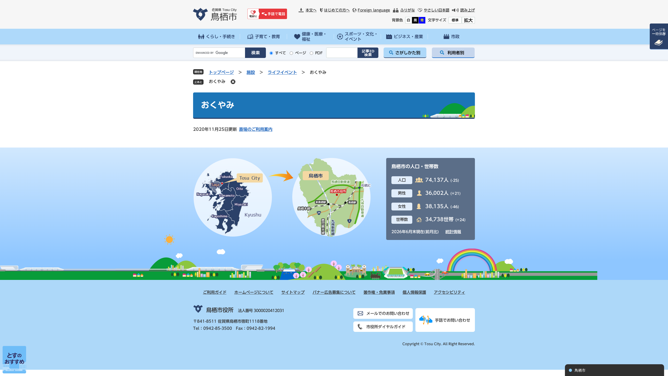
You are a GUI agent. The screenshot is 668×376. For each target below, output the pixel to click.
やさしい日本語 (436, 10)
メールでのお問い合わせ (387, 313)
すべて (280, 53)
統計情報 (453, 232)
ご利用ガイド (214, 292)
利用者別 (456, 53)
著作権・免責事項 (379, 292)
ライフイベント (282, 72)
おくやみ (217, 81)
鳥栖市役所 (220, 310)
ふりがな (407, 10)
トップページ (221, 72)
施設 (251, 72)
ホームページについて (253, 292)
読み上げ (467, 10)
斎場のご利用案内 (255, 129)
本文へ (311, 10)
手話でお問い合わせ (452, 320)
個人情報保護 (414, 292)
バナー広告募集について (334, 292)
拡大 (468, 20)
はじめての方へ (337, 10)
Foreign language (374, 10)
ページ (300, 53)
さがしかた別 (407, 53)
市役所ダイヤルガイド (385, 327)
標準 (455, 20)
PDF (319, 53)
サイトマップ (293, 292)
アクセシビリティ (449, 292)
